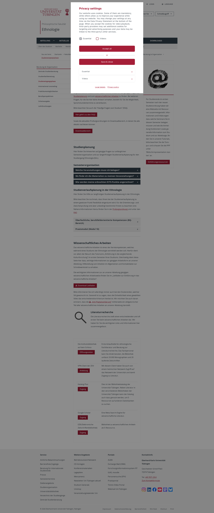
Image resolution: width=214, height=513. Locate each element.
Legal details (100, 87)
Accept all (107, 49)
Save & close (107, 62)
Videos (103, 38)
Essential (87, 38)
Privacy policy (113, 87)
